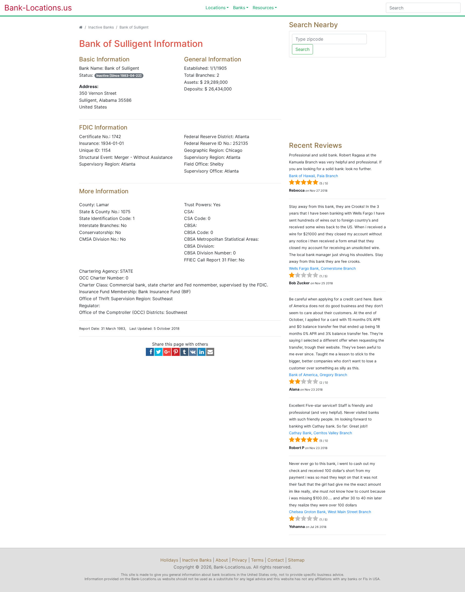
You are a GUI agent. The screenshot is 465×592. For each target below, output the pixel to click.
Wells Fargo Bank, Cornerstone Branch (322, 268)
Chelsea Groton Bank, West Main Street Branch (330, 512)
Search (302, 49)
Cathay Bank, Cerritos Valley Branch (320, 433)
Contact (275, 560)
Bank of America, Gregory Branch (318, 375)
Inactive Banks (101, 27)
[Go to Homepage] (81, 27)
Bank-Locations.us (32, 7)
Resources (263, 7)
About (222, 560)
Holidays (169, 560)
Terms (257, 560)
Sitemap (296, 560)
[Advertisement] (337, 99)
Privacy (239, 560)
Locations (216, 7)
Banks (239, 7)
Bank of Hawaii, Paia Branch (313, 176)
